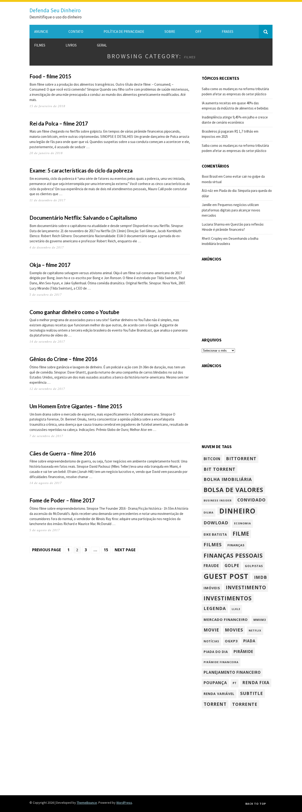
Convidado (251, 500)
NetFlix (255, 630)
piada (249, 641)
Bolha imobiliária (228, 479)
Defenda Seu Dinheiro (55, 10)
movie (211, 630)
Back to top (255, 803)
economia (242, 523)
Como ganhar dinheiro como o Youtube (74, 312)
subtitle (251, 693)
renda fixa (255, 682)
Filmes (39, 45)
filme (241, 533)
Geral (102, 45)
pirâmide (243, 651)
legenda (215, 608)
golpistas (254, 566)
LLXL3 (236, 609)
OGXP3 (231, 641)
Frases (227, 31)
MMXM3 (259, 620)
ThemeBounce (87, 802)
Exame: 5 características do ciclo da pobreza (81, 170)
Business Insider (218, 500)
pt (235, 683)
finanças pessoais (233, 555)
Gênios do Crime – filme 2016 (63, 359)
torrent (215, 704)
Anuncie (41, 31)
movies (234, 630)
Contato (75, 31)
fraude (211, 565)
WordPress (124, 802)
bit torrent (219, 469)
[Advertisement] (237, 296)
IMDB (260, 577)
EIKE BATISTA (215, 534)
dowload (216, 523)
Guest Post (226, 576)
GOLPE (232, 565)
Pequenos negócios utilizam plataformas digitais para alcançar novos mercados (231, 210)
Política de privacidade (124, 31)
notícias (211, 641)
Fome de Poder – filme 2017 (62, 500)
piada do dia (216, 652)
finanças (236, 545)
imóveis (212, 587)
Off (198, 31)
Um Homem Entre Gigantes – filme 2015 (75, 406)
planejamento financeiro (232, 672)
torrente (244, 704)
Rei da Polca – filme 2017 (58, 123)
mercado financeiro (226, 619)
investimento (246, 587)
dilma (209, 512)
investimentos (228, 598)
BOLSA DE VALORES (233, 490)
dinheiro (237, 511)
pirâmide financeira (221, 662)
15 (106, 549)
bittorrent (241, 458)
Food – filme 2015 (50, 76)
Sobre (169, 31)
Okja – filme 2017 (50, 265)
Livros (71, 45)
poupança (215, 682)
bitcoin (212, 458)
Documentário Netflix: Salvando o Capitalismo (83, 218)
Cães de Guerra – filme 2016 (62, 453)
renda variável (219, 693)
